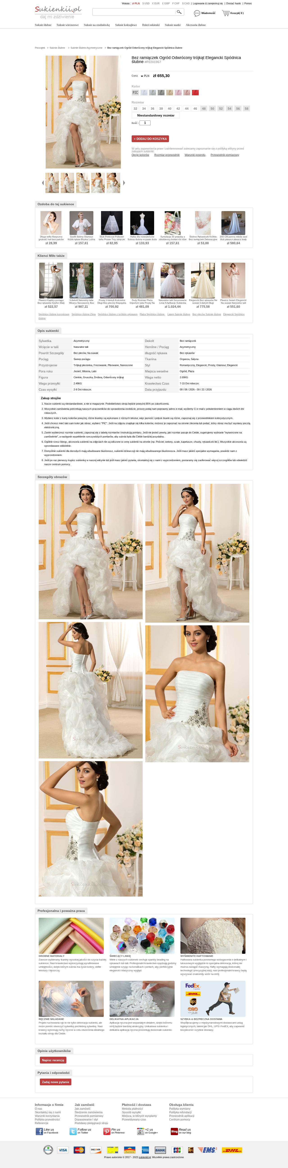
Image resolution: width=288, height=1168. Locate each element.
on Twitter (84, 1131)
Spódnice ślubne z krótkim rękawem (117, 314)
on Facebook (51, 1131)
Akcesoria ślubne (196, 25)
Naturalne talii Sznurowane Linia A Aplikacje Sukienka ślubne (173, 303)
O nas (38, 1108)
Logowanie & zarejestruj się (208, 3)
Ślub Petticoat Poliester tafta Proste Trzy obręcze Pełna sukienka (112, 239)
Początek (40, 47)
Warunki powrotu (195, 155)
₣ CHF (176, 3)
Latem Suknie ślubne (178, 314)
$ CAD (186, 3)
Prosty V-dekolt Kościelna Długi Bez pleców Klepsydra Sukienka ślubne (111, 303)
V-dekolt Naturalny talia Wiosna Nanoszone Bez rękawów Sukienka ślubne (81, 303)
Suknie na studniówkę (97, 25)
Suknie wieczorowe (68, 25)
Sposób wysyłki (131, 1112)
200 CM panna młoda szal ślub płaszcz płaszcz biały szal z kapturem (233, 239)
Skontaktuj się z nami (48, 1112)
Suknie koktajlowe (126, 25)
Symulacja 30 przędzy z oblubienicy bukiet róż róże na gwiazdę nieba (173, 239)
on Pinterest (117, 1131)
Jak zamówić (82, 1108)
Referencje (41, 1123)
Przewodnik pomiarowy (225, 155)
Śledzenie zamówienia (89, 1112)
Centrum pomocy (179, 1119)
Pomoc (248, 3)
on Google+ (151, 1131)
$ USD (146, 3)
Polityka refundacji (180, 1112)
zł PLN (136, 3)
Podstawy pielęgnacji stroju (91, 1123)
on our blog (185, 1131)
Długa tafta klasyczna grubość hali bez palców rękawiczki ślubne (51, 239)
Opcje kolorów (140, 155)
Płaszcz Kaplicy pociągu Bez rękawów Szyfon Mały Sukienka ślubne (51, 303)
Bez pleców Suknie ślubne (206, 314)
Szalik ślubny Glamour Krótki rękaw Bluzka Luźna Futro (81, 239)
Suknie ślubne (43, 25)
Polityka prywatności (47, 1119)
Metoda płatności (132, 1108)
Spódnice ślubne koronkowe (53, 314)
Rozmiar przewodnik (167, 155)
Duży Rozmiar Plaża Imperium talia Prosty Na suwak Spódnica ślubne (142, 303)
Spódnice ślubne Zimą (84, 314)
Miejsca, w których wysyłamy (139, 1116)
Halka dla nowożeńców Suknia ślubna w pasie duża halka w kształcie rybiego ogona (142, 240)
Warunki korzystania (47, 1116)
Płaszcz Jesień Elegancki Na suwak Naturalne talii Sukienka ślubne (233, 303)
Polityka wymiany (179, 1108)
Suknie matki (172, 25)
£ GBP (166, 3)
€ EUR (156, 3)
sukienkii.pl (145, 1157)
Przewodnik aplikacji (181, 1116)
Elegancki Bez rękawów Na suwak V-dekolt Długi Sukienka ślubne (203, 303)
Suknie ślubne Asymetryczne (86, 47)
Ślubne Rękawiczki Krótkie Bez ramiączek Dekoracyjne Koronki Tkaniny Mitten (203, 239)
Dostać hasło (233, 3)
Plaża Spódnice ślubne (152, 314)
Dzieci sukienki (151, 25)
